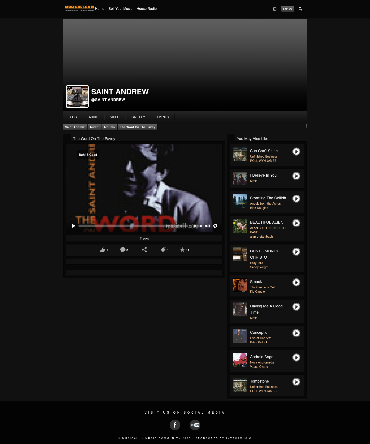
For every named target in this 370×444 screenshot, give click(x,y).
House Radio (147, 8)
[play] (73, 226)
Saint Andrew (75, 127)
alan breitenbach (261, 236)
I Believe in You (263, 175)
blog (73, 117)
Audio (94, 127)
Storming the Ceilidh (268, 197)
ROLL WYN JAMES (263, 160)
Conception (260, 332)
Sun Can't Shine (264, 150)
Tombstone (259, 381)
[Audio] (67, 138)
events (163, 117)
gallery (138, 117)
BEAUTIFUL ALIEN (266, 222)
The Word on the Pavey (137, 127)
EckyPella (256, 263)
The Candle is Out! (263, 287)
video (114, 117)
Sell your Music (120, 8)
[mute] (207, 226)
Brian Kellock (259, 342)
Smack (256, 281)
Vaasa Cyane (259, 366)
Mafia (254, 181)
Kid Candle (257, 291)
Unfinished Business (264, 156)
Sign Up (287, 8)
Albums (109, 127)
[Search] (300, 8)
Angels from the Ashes (265, 203)
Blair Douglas (259, 208)
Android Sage (261, 356)
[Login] (274, 8)
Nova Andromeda (262, 362)
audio (93, 117)
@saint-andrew (108, 99)
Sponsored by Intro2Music (224, 438)
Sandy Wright (259, 267)
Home (99, 8)
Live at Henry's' (260, 338)
